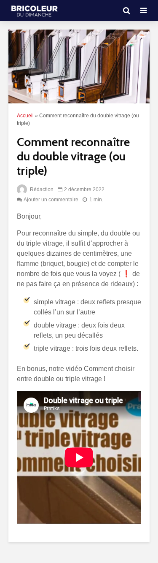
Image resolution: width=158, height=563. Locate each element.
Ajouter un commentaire (51, 200)
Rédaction (41, 189)
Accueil (25, 116)
